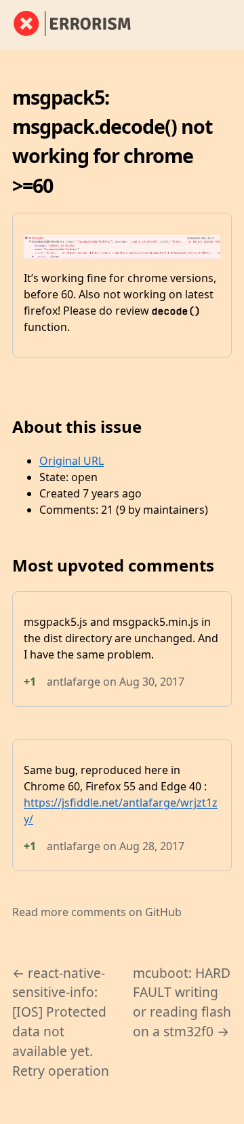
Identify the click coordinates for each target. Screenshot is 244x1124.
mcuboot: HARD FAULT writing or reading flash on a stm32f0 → (182, 1002)
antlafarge (73, 681)
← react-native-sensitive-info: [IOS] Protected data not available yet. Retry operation (60, 1022)
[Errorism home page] (80, 24)
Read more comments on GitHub (97, 912)
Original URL (71, 460)
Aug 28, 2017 (151, 846)
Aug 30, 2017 (151, 681)
